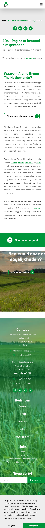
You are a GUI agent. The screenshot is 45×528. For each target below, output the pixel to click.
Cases (22, 452)
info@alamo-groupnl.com (24, 351)
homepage (30, 58)
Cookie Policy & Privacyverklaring (22, 458)
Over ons (21, 436)
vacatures (37, 208)
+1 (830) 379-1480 (24, 379)
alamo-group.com (23, 383)
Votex (38, 162)
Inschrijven (36, 480)
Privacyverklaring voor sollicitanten (22, 462)
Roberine (29, 162)
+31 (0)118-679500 (24, 355)
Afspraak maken (20, 272)
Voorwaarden (22, 455)
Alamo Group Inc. (26, 362)
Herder (21, 162)
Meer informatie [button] (24, 518)
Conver (14, 162)
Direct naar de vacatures (20, 116)
